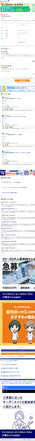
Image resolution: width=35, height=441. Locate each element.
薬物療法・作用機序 (31, 381)
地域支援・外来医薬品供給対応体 (6, 381)
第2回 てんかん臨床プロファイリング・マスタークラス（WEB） (14, 116)
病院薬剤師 (11, 383)
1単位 (3, 105)
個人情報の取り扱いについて (30, 439)
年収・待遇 (15, 383)
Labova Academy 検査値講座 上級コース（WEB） (11, 98)
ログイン (7, 3)
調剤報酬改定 (25, 381)
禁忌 (12, 381)
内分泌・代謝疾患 (7, 105)
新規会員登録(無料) (22, 80)
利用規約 (25, 439)
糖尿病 (21, 381)
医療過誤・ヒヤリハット (4, 383)
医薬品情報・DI (16, 381)
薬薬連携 (6, 159)
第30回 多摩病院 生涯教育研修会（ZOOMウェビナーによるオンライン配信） (16, 152)
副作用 (23, 383)
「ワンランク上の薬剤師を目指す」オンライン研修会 (12, 134)
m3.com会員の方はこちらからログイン (22, 82)
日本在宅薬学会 (5, 14)
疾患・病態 (19, 383)
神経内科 (6, 123)
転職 (31, 383)
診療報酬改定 (27, 383)
